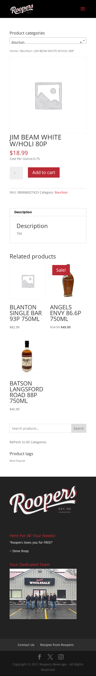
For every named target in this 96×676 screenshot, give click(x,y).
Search (79, 428)
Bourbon (26, 51)
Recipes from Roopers (57, 645)
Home (14, 51)
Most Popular (17, 460)
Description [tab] (23, 212)
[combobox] (48, 40)
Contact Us (26, 645)
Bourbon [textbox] (47, 42)
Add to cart (43, 172)
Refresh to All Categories (28, 442)
